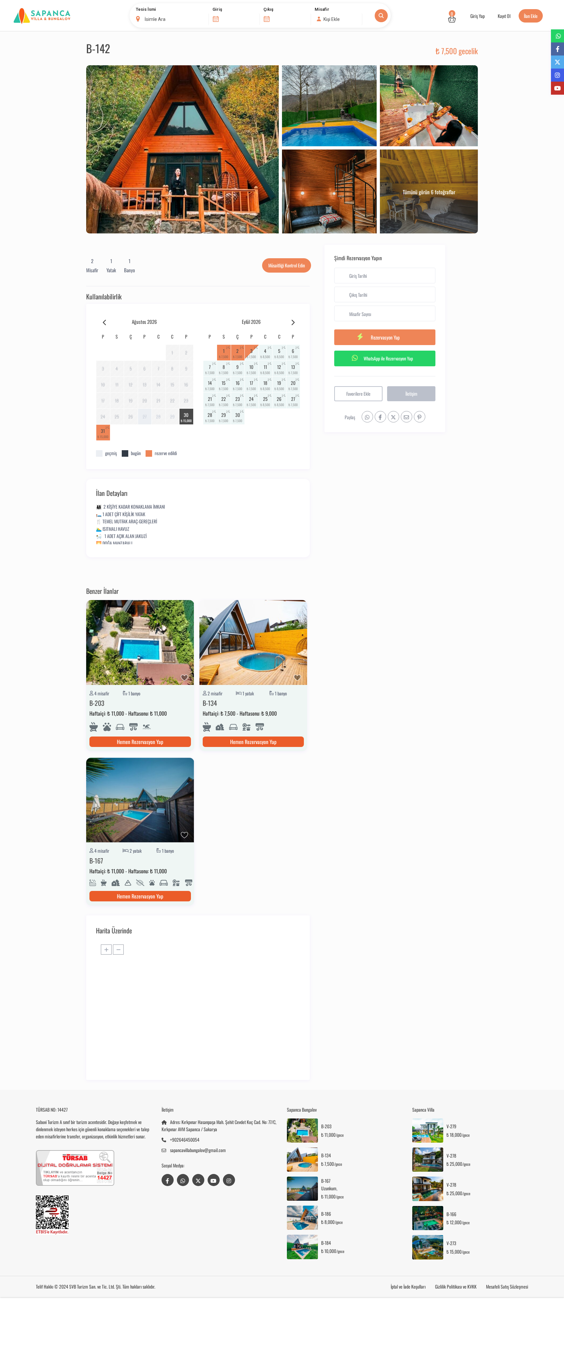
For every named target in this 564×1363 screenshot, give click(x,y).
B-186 (326, 1214)
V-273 (451, 1243)
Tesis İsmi (146, 9)
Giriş (217, 9)
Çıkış (268, 9)
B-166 (451, 1214)
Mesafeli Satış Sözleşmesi (507, 1286)
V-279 (451, 1126)
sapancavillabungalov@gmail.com (198, 1150)
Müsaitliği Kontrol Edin (286, 265)
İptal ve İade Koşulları (408, 1286)
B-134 (210, 702)
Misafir (322, 9)
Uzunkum (329, 1188)
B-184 (326, 1243)
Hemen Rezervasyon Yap (140, 742)
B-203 (96, 702)
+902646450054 (184, 1139)
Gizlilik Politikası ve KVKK (456, 1286)
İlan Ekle (531, 15)
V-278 (451, 1156)
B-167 (96, 860)
